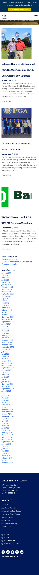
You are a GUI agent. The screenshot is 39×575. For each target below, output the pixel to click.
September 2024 (8, 322)
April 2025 (5, 305)
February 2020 (7, 432)
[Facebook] (3, 552)
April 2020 (5, 428)
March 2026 (6, 282)
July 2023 (5, 352)
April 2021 (5, 400)
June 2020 (5, 423)
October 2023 (7, 345)
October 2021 (7, 386)
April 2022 (5, 377)
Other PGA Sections (11, 544)
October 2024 (7, 319)
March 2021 (6, 402)
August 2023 (6, 349)
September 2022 (8, 368)
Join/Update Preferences (19, 10)
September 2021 (8, 389)
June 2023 (5, 354)
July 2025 (5, 298)
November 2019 (8, 437)
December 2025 (7, 287)
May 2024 (5, 331)
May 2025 (5, 303)
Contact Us (6, 520)
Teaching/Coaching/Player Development (17, 262)
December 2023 (7, 340)
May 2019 (5, 451)
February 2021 (7, 405)
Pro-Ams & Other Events (11, 514)
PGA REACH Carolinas (10, 259)
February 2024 (7, 335)
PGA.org (7, 535)
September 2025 (8, 294)
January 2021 (6, 407)
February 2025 (7, 310)
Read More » (6, 101)
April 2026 (5, 280)
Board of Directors (9, 517)
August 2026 (6, 273)
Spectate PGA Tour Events (11, 511)
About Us (5, 505)
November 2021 (8, 384)
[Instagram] (17, 552)
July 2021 (5, 393)
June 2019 (5, 449)
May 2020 (5, 425)
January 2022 (6, 382)
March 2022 (6, 379)
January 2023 (6, 361)
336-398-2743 (10, 493)
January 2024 (6, 338)
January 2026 (6, 285)
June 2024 (5, 328)
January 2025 (6, 312)
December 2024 (7, 315)
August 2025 (6, 296)
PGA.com (7, 538)
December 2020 (7, 409)
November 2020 (8, 412)
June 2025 (5, 301)
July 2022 (5, 372)
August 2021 (6, 391)
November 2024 (8, 317)
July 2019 (5, 446)
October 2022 (7, 365)
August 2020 (6, 419)
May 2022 (5, 375)
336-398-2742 (12, 490)
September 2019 (8, 442)
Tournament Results (9, 264)
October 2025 (7, 291)
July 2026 (5, 275)
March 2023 (6, 358)
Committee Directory (9, 523)
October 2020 (7, 414)
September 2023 (8, 347)
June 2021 (5, 395)
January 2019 (6, 460)
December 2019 (7, 435)
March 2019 (6, 456)
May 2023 (5, 356)
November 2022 (8, 363)
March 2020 (6, 430)
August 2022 (6, 370)
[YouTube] (12, 552)
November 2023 (8, 342)
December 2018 (7, 462)
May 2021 (5, 398)
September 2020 (8, 416)
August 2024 (6, 324)
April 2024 (5, 333)
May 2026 (5, 278)
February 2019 (7, 458)
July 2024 (5, 326)
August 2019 (6, 444)
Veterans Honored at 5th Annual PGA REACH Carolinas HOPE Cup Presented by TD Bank (18, 70)
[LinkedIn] (22, 552)
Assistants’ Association (10, 508)
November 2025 (8, 289)
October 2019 (7, 439)
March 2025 (6, 308)
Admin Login (6, 526)
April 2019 (5, 453)
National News (10, 541)
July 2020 (5, 421)
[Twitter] (8, 552)
